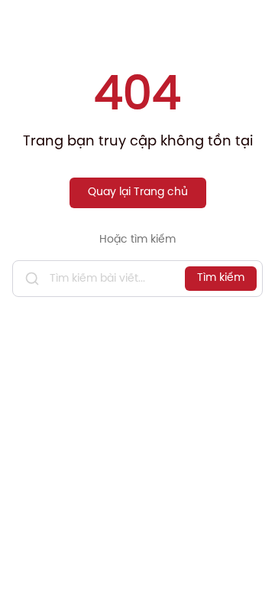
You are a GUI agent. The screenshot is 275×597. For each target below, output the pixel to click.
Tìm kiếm (220, 278)
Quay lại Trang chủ (138, 192)
